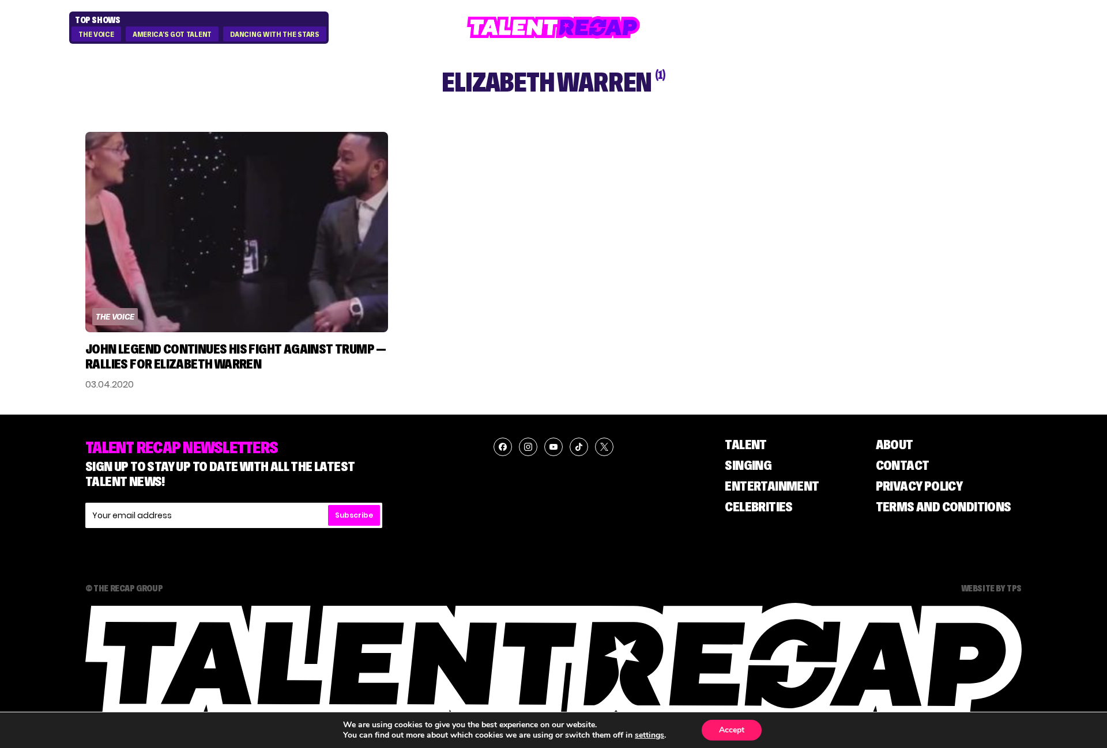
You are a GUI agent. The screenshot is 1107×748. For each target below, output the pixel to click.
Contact (902, 465)
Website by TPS (991, 588)
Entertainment (772, 485)
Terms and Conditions (943, 506)
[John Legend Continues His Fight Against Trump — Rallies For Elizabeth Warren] (236, 232)
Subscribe (354, 515)
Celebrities (758, 506)
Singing (748, 465)
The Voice (96, 35)
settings (649, 735)
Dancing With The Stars (274, 35)
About (894, 444)
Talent (745, 444)
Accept (731, 729)
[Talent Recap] (553, 27)
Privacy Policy (919, 485)
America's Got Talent (172, 35)
